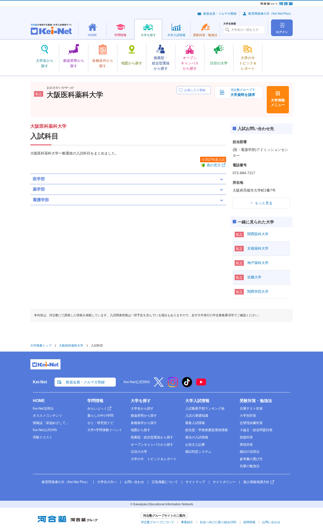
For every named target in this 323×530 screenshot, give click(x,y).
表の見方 (214, 165)
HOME (39, 401)
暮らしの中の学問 (100, 415)
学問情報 (95, 401)
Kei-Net (40, 382)
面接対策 (246, 437)
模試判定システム (198, 452)
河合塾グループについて (157, 522)
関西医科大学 (257, 234)
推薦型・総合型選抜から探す (152, 437)
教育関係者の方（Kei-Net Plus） (270, 13)
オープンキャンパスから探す (152, 444)
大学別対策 (248, 415)
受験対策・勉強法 (256, 401)
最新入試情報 (195, 423)
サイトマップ (195, 482)
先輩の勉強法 (249, 466)
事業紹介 (187, 522)
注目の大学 (139, 452)
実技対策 (246, 444)
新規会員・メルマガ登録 (219, 13)
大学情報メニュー (278, 102)
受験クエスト (42, 437)
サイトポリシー (224, 482)
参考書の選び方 (251, 459)
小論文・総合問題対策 (256, 430)
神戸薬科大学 (257, 263)
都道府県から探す (144, 415)
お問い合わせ (134, 482)
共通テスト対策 (251, 408)
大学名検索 (229, 23)
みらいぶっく (97, 408)
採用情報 (249, 522)
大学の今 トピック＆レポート (154, 459)
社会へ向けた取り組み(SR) (218, 522)
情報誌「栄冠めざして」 (51, 423)
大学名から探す (142, 408)
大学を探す (141, 401)
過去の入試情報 (196, 437)
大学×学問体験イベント (104, 430)
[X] (159, 385)
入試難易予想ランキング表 (205, 408)
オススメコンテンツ (47, 415)
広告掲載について (165, 482)
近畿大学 (254, 277)
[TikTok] (187, 385)
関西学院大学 (257, 291)
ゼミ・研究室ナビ (100, 423)
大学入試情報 (197, 401)
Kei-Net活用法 (43, 408)
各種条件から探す (144, 423)
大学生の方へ (107, 482)
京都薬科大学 (257, 248)
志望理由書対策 (251, 423)
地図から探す (140, 430)
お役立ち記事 (195, 444)
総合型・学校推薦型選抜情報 (206, 430)
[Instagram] (173, 385)
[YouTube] (201, 385)
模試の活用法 (249, 452)
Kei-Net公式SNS (137, 382)
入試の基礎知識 (196, 415)
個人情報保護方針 (256, 482)
